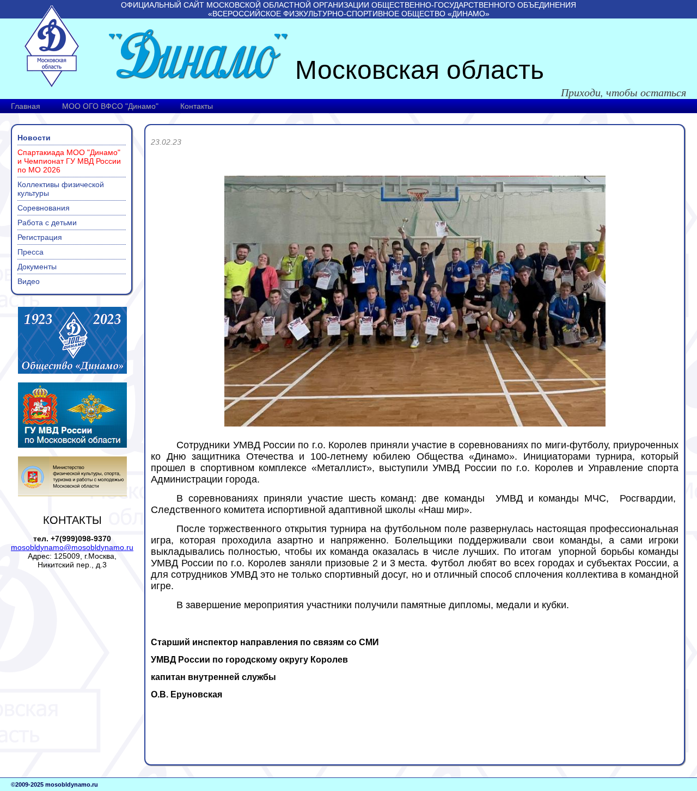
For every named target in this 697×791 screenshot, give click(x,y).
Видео (28, 281)
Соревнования (43, 207)
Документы (37, 266)
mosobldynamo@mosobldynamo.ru (72, 547)
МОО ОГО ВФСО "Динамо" (110, 106)
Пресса (30, 252)
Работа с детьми (47, 222)
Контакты (196, 106)
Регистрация (39, 237)
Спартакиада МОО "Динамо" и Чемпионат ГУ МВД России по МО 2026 (69, 161)
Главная (25, 106)
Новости (34, 137)
